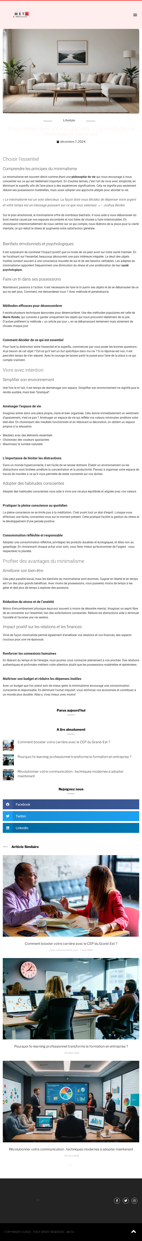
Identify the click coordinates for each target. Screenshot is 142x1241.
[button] (135, 15)
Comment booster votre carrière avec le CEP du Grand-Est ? (64, 742)
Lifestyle (69, 120)
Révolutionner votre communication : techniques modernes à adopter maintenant (71, 1149)
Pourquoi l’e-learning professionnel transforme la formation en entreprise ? (74, 757)
